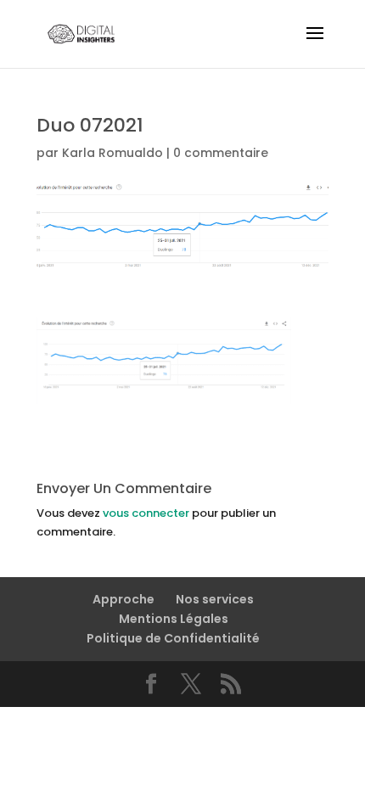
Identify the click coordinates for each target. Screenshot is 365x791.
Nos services (215, 599)
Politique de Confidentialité (173, 638)
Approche (123, 599)
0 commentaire (220, 152)
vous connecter (146, 513)
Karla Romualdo (112, 152)
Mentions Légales (173, 618)
